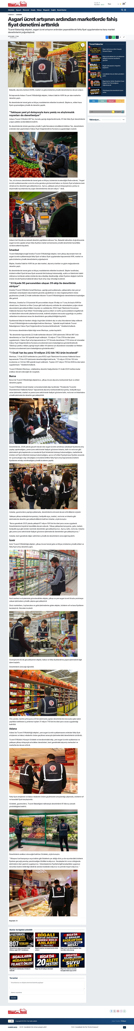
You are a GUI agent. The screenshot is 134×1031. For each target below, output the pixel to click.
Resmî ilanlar (61, 10)
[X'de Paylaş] (110, 37)
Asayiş (33, 10)
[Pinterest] (117, 1011)
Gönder (13, 998)
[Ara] (122, 10)
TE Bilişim (123, 1021)
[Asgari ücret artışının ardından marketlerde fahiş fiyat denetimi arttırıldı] (47, 64)
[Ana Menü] (125, 10)
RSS (11, 1021)
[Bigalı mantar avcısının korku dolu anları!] (47, 939)
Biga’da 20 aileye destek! (44, 969)
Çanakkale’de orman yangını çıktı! (35, 1027)
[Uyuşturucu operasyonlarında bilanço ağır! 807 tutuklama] (22, 939)
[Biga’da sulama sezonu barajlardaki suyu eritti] (73, 960)
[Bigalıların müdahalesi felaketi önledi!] (22, 960)
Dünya (39, 10)
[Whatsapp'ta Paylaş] (113, 37)
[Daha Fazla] (117, 37)
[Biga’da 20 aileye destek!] (47, 960)
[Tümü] (123, 120)
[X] (114, 1011)
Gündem (11, 10)
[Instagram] (121, 1011)
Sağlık (53, 10)
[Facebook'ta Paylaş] (107, 37)
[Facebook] (111, 1011)
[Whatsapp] (124, 1011)
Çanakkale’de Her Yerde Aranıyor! (86, 1027)
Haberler (11, 14)
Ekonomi (26, 10)
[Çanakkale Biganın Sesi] (17, 3)
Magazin (46, 10)
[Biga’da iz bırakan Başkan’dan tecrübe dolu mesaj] (73, 939)
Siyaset (18, 10)
